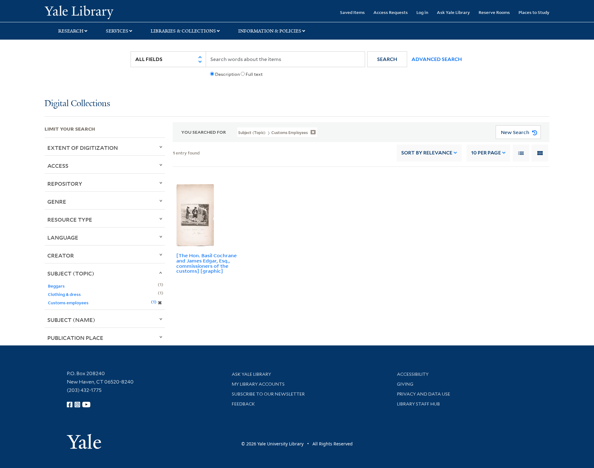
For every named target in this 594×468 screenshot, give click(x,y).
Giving (405, 384)
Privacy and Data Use (423, 394)
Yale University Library (82, 12)
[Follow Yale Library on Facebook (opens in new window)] (69, 404)
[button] (387, 59)
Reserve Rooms (494, 12)
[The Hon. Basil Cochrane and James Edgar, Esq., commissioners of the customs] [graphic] (206, 263)
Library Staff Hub (418, 403)
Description (227, 74)
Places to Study (534, 12)
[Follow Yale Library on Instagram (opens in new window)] (77, 404)
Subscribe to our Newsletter (268, 394)
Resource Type (69, 219)
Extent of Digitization (82, 147)
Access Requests (390, 12)
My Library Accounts (258, 384)
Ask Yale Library (453, 12)
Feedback (243, 403)
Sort (426, 153)
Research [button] (71, 31)
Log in (422, 12)
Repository (64, 183)
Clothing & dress (64, 294)
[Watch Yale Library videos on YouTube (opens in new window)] (86, 404)
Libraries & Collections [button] (183, 31)
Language (62, 237)
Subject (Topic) (70, 273)
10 (486, 153)
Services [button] (117, 31)
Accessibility (412, 374)
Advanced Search (436, 59)
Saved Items (352, 12)
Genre (56, 201)
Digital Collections (77, 104)
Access (57, 165)
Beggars (56, 286)
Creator (60, 255)
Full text (254, 74)
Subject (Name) (71, 319)
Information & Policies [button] (269, 31)
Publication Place (75, 337)
